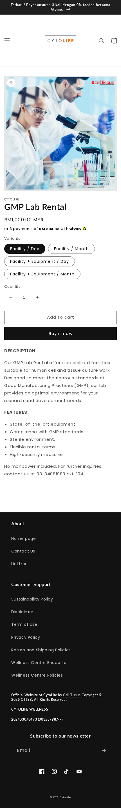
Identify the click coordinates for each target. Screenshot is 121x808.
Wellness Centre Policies (37, 675)
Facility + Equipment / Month (42, 274)
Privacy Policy (25, 637)
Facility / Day (24, 249)
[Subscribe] (103, 750)
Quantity (12, 286)
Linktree (19, 564)
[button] (7, 41)
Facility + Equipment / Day (39, 261)
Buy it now (61, 333)
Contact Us (23, 551)
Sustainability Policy (32, 599)
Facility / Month (71, 249)
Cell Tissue (72, 695)
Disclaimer (22, 612)
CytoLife (65, 797)
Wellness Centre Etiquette (39, 662)
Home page (23, 538)
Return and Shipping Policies (41, 650)
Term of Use (24, 624)
